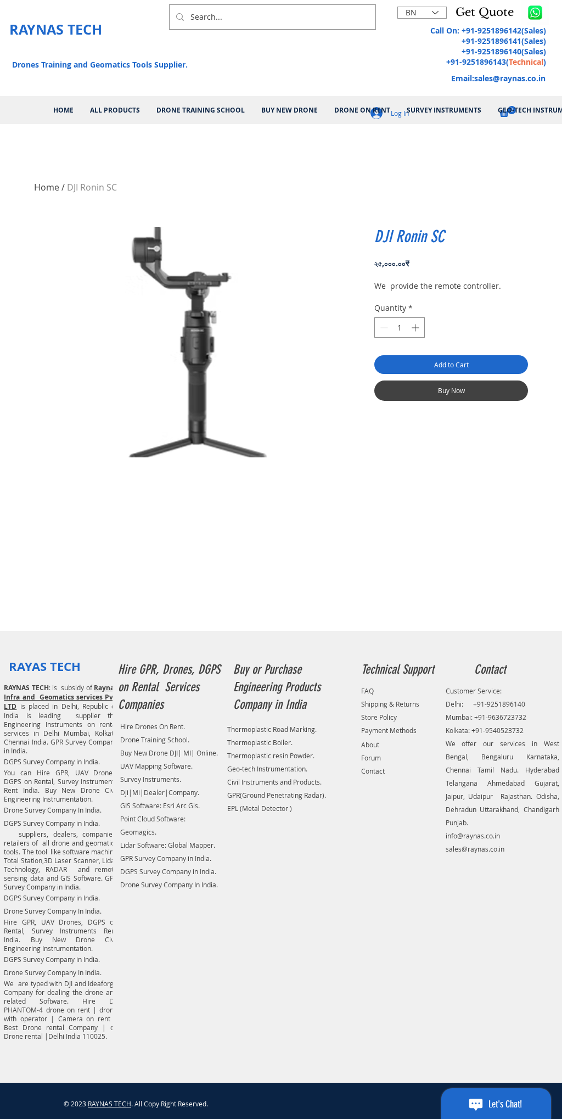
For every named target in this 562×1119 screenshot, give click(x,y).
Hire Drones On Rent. (152, 726)
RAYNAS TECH (109, 1103)
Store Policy (379, 717)
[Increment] (416, 327)
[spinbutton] (399, 327)
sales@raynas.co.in (510, 78)
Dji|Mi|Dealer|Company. (159, 792)
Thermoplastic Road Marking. (272, 729)
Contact (373, 770)
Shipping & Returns (390, 704)
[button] (487, 12)
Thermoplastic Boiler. (260, 742)
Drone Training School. (154, 739)
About (370, 744)
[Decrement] (383, 327)
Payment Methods (389, 730)
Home (46, 187)
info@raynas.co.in (473, 835)
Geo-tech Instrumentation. (267, 768)
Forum (371, 757)
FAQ (367, 690)
